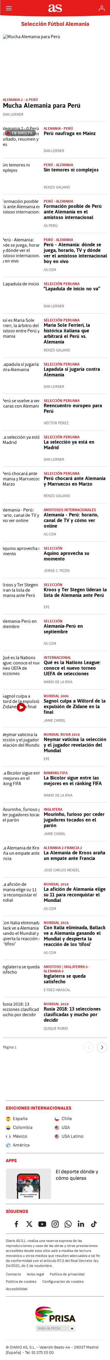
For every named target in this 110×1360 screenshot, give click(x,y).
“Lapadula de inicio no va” (72, 289)
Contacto (13, 1274)
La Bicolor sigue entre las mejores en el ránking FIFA (73, 780)
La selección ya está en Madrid (69, 444)
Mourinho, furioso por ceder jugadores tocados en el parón (74, 819)
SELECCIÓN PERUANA (61, 284)
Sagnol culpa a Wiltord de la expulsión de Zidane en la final (75, 706)
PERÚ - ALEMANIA (58, 201)
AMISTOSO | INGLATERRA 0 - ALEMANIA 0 (67, 969)
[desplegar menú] (9, 8)
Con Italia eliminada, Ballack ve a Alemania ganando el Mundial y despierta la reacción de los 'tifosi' (75, 936)
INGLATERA (53, 809)
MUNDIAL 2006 (56, 696)
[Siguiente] (102, 1047)
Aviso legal (35, 1274)
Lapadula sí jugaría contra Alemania (72, 372)
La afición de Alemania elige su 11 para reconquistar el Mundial (75, 894)
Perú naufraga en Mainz (70, 133)
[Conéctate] (101, 8)
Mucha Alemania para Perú (41, 105)
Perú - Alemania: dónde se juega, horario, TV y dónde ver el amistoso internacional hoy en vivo (75, 253)
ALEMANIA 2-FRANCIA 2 (63, 848)
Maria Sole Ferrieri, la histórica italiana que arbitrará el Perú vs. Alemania (67, 333)
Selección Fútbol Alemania (55, 24)
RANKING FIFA (55, 773)
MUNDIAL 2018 (56, 884)
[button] (55, 1329)
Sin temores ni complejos (71, 170)
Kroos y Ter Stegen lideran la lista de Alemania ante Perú (75, 592)
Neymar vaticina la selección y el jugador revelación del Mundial (75, 744)
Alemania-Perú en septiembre (63, 628)
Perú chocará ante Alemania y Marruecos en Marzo (75, 481)
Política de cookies (21, 1281)
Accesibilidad (16, 1289)
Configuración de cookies (63, 1281)
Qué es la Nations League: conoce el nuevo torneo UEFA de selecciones (72, 667)
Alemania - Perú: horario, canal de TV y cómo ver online (71, 520)
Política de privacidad (67, 1274)
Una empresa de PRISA (55, 1314)
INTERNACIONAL (57, 657)
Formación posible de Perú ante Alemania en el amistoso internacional (73, 211)
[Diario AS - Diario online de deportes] (55, 8)
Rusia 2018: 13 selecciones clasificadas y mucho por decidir (72, 1014)
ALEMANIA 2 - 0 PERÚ (20, 99)
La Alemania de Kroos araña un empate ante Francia (74, 855)
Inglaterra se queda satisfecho (65, 978)
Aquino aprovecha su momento (66, 556)
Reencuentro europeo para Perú (73, 408)
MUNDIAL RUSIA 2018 (62, 734)
